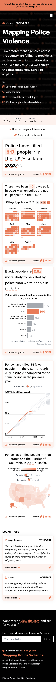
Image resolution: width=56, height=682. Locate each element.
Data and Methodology (29, 663)
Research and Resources (31, 660)
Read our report (30, 6)
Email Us (20, 677)
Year (4, 118)
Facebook (30, 677)
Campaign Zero (28, 650)
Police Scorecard (10, 663)
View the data (30, 620)
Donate (22, 667)
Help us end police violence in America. (26, 633)
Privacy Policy (8, 677)
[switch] (29, 386)
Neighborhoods (9, 667)
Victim (32, 118)
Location (17, 118)
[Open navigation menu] (51, 15)
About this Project (10, 660)
